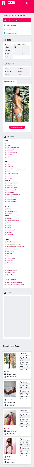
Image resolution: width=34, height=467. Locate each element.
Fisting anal (10, 260)
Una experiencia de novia (14, 244)
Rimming (9, 178)
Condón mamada (12, 242)
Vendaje (9, 232)
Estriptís (9, 209)
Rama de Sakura (11, 201)
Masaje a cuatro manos (13, 194)
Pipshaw (9, 176)
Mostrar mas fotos (17, 127)
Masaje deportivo (12, 197)
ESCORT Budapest (8, 15)
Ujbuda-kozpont (11, 33)
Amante (9, 218)
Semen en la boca (12, 270)
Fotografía (10, 166)
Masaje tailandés (11, 190)
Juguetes (9, 154)
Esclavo (9, 225)
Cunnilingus (10, 251)
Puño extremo (11, 263)
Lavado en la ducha (12, 173)
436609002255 (11, 25)
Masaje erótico (11, 185)
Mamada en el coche (13, 249)
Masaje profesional (12, 183)
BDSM (9, 223)
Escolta (9, 164)
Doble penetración (12, 152)
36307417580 (11, 462)
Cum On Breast (11, 272)
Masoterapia (10, 192)
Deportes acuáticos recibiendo (15, 284)
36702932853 (11, 434)
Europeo (20, 71)
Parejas (9, 171)
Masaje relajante (11, 199)
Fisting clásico (11, 258)
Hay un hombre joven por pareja (15, 169)
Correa (9, 227)
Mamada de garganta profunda (15, 246)
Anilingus (9, 253)
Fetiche (9, 157)
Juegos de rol (11, 230)
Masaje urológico (12, 187)
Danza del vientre (12, 211)
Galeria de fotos (11, 81)
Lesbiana (9, 213)
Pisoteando (10, 234)
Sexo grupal (10, 150)
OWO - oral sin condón (13, 147)
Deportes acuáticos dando (14, 282)
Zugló (8, 29)
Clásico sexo (10, 143)
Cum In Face (10, 275)
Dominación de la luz (13, 220)
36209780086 (11, 405)
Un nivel (9, 145)
